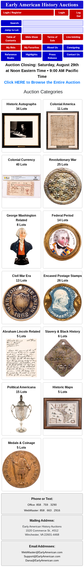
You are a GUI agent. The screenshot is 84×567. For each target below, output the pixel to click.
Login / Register (12, 12)
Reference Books (11, 56)
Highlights (32, 54)
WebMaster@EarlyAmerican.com (42, 552)
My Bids (10, 47)
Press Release (52, 56)
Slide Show (31, 37)
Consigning (73, 47)
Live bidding (73, 37)
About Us (52, 47)
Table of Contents (10, 39)
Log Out (78, 14)
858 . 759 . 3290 (46, 504)
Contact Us (73, 54)
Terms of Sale (52, 39)
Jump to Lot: (12, 30)
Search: (14, 23)
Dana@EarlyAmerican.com (42, 560)
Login (62, 12)
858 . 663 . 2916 (50, 510)
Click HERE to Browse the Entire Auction (42, 82)
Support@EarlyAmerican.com (42, 556)
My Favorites (31, 47)
